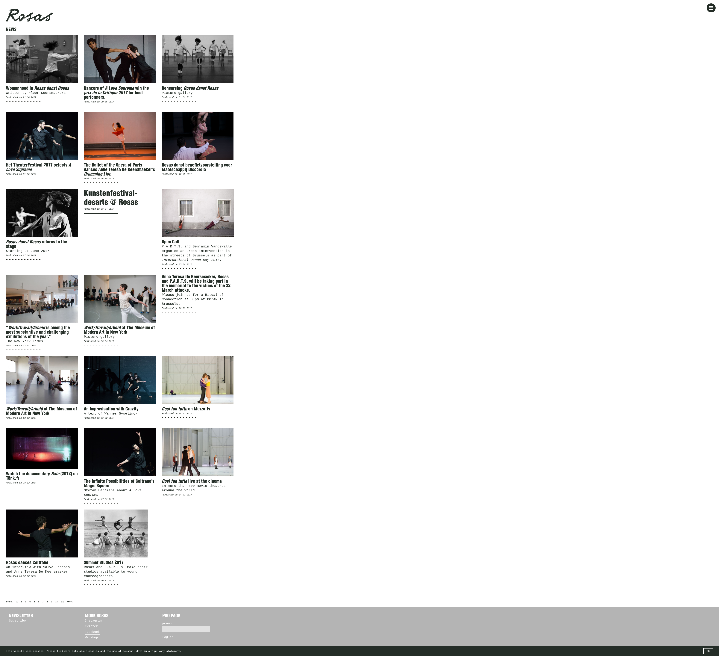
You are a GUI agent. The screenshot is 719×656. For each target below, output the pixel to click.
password (168, 623)
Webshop (91, 637)
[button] (711, 7)
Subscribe (17, 620)
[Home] (29, 15)
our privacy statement (164, 651)
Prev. (9, 601)
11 (62, 601)
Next (70, 601)
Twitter (91, 626)
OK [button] (708, 651)
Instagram (93, 620)
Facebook (92, 632)
